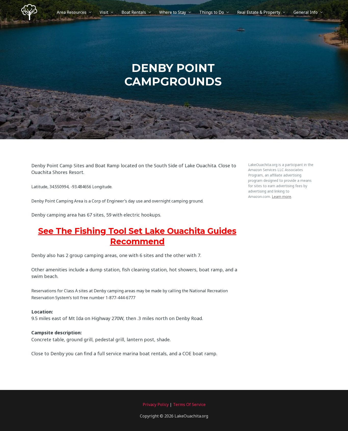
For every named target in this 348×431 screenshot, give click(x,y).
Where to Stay (172, 12)
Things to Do (211, 12)
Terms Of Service (189, 404)
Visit (104, 12)
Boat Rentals (134, 12)
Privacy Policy (156, 404)
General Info (305, 12)
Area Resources (71, 12)
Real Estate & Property (258, 12)
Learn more (281, 196)
